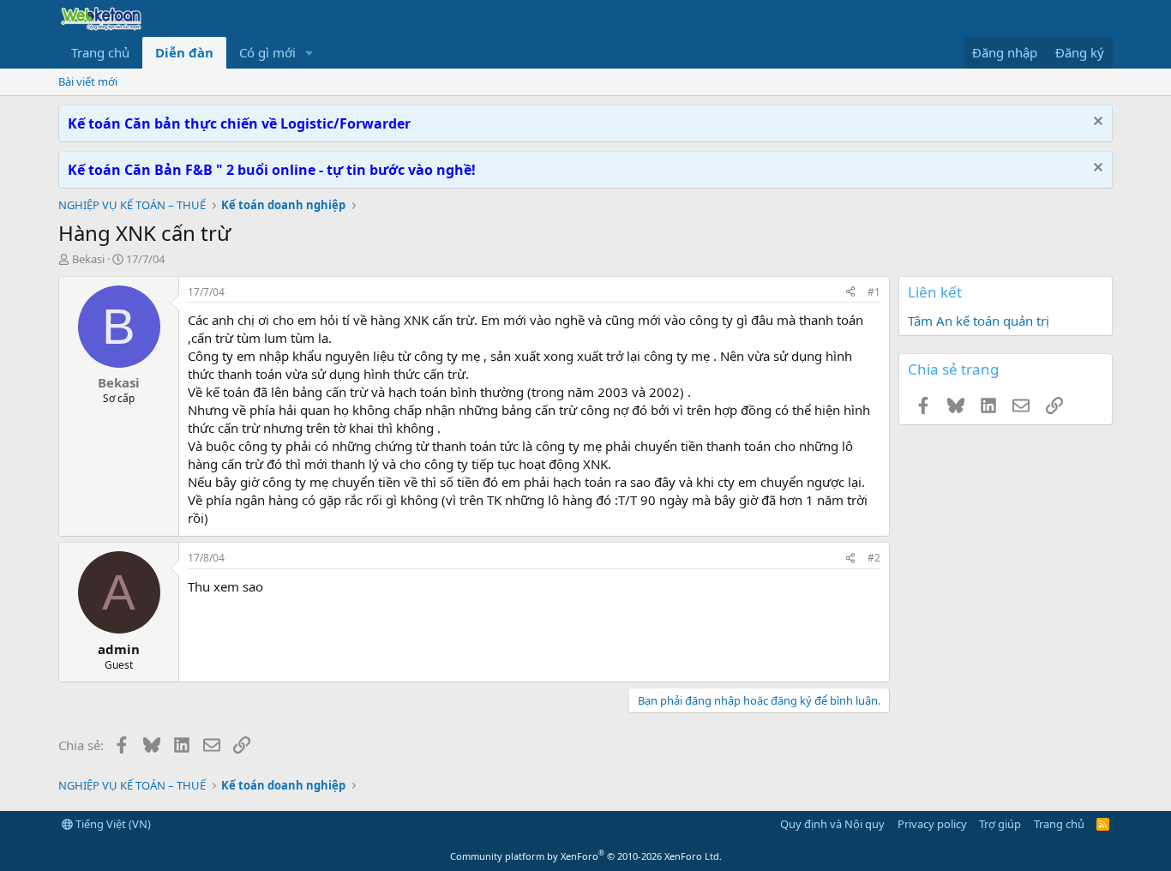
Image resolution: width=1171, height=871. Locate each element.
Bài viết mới (87, 81)
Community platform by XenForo (586, 856)
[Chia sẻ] (850, 293)
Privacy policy (932, 824)
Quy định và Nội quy (832, 824)
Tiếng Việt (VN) (112, 824)
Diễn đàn (184, 52)
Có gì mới (267, 52)
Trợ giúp (1000, 824)
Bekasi (88, 259)
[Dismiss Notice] (1096, 123)
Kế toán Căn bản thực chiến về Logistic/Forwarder (239, 123)
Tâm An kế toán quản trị (978, 320)
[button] (309, 53)
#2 (874, 557)
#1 (874, 292)
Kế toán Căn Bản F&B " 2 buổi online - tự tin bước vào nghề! (272, 169)
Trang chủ (100, 52)
